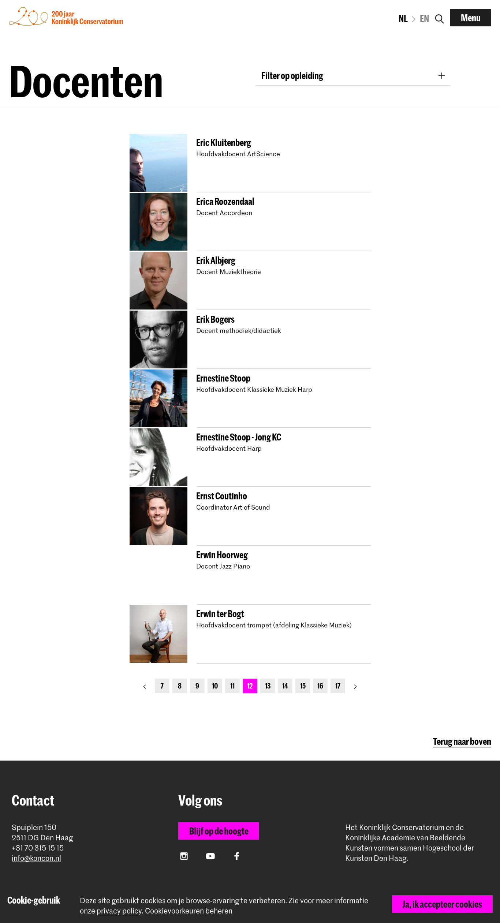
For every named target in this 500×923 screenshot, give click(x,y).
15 (303, 686)
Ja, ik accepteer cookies (442, 903)
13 (267, 686)
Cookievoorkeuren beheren (188, 910)
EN (424, 18)
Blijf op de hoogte (219, 830)
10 (215, 686)
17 (337, 686)
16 (320, 686)
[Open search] (439, 17)
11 (232, 686)
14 (285, 686)
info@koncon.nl (36, 858)
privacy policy (119, 910)
